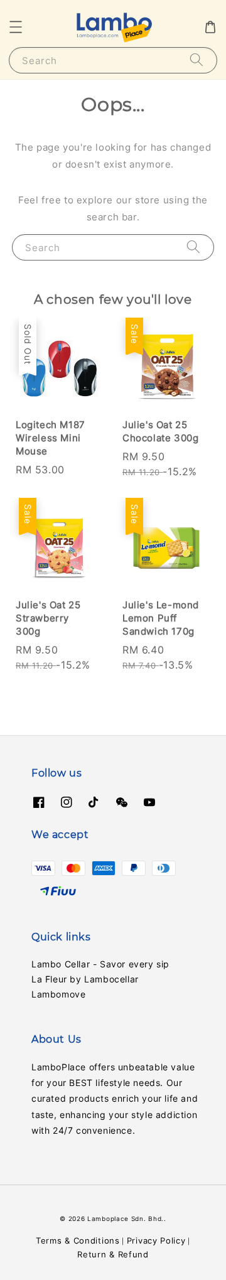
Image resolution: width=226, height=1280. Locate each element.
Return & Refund (113, 1254)
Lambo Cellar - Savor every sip (100, 964)
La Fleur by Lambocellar (85, 979)
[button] (16, 27)
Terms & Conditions (78, 1240)
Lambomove (58, 994)
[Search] (196, 60)
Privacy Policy (156, 1240)
